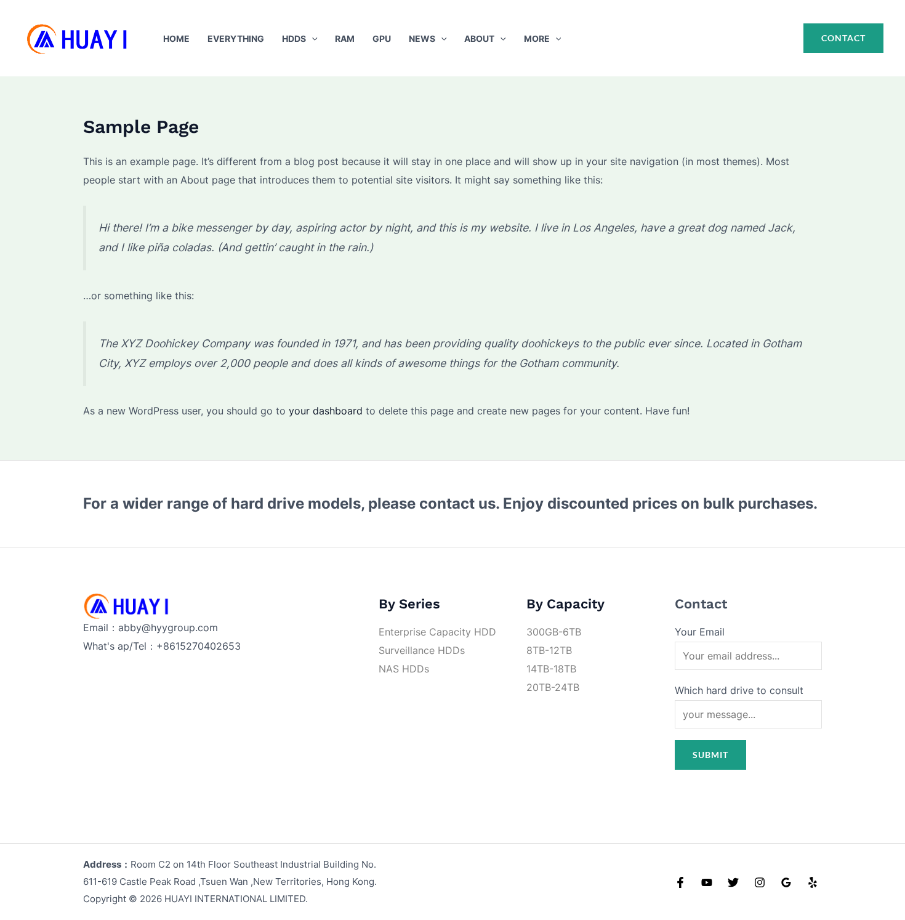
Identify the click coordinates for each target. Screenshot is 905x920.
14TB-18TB (551, 669)
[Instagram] (759, 882)
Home (176, 38)
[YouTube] (706, 882)
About (479, 38)
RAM (345, 38)
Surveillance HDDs (422, 650)
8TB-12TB (549, 650)
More (537, 38)
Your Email (700, 632)
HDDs (294, 38)
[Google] (786, 882)
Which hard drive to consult (739, 690)
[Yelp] (812, 882)
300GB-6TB (553, 632)
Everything (235, 38)
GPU (381, 38)
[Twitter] (733, 882)
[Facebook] (680, 882)
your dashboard (326, 411)
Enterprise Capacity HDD (437, 632)
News (422, 38)
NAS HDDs (404, 669)
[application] (312, 38)
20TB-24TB (552, 687)
